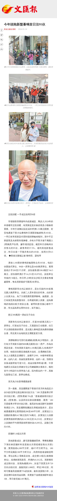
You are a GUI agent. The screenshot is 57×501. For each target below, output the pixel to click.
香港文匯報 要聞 (10, 29)
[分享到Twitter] (1, 35)
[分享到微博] (1, 44)
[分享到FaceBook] (1, 30)
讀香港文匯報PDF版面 (44, 487)
